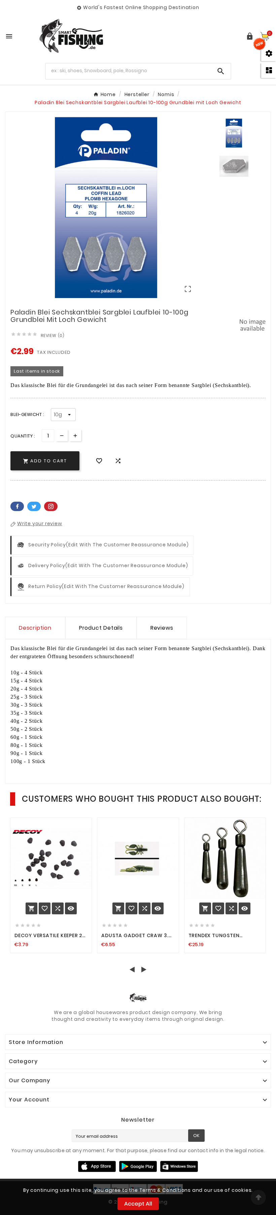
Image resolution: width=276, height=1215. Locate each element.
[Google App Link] (138, 1166)
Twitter (34, 506)
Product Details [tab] (101, 628)
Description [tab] (35, 628)
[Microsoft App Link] (179, 1166)
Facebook (17, 506)
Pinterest (51, 506)
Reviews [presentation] (161, 628)
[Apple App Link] (96, 1166)
